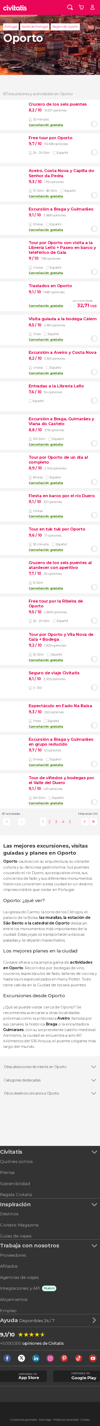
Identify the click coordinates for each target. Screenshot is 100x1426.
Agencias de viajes (19, 1277)
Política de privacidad (65, 1419)
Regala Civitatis (16, 1194)
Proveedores (13, 1255)
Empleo (8, 1310)
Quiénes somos (16, 1161)
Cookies (85, 1419)
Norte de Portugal (35, 26)
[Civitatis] (15, 7)
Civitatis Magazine (19, 1224)
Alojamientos (14, 1299)
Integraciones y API (20, 1288)
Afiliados (9, 1266)
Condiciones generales (23, 1419)
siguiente (84, 821)
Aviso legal (45, 1419)
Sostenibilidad (15, 1183)
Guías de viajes (15, 1235)
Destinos (9, 1213)
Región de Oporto (65, 26)
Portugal (11, 26)
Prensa (7, 1172)
